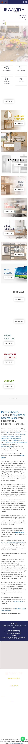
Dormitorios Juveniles (13, 716)
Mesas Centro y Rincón (23, 705)
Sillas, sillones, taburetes (23, 709)
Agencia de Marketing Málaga (16, 729)
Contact (3, 710)
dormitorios (4, 438)
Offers (2, 700)
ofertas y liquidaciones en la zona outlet (12, 542)
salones (18, 433)
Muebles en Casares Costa (13, 416)
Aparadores (22, 693)
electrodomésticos (6, 446)
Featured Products (14, 399)
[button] (14, 653)
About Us (3, 708)
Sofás (21, 716)
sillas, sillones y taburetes (14, 436)
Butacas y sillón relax (23, 713)
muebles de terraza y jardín (12, 442)
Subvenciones (4, 713)
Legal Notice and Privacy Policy (14, 727)
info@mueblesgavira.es (16, 743)
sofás (7, 433)
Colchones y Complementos (23, 719)
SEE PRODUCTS (9, 101)
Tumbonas (12, 709)
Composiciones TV (23, 696)
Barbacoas (12, 706)
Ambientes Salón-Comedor (13, 712)
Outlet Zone (3, 702)
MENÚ (4, 23)
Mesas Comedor (22, 700)
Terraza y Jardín (14, 704)
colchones (16, 440)
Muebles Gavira (9, 412)
